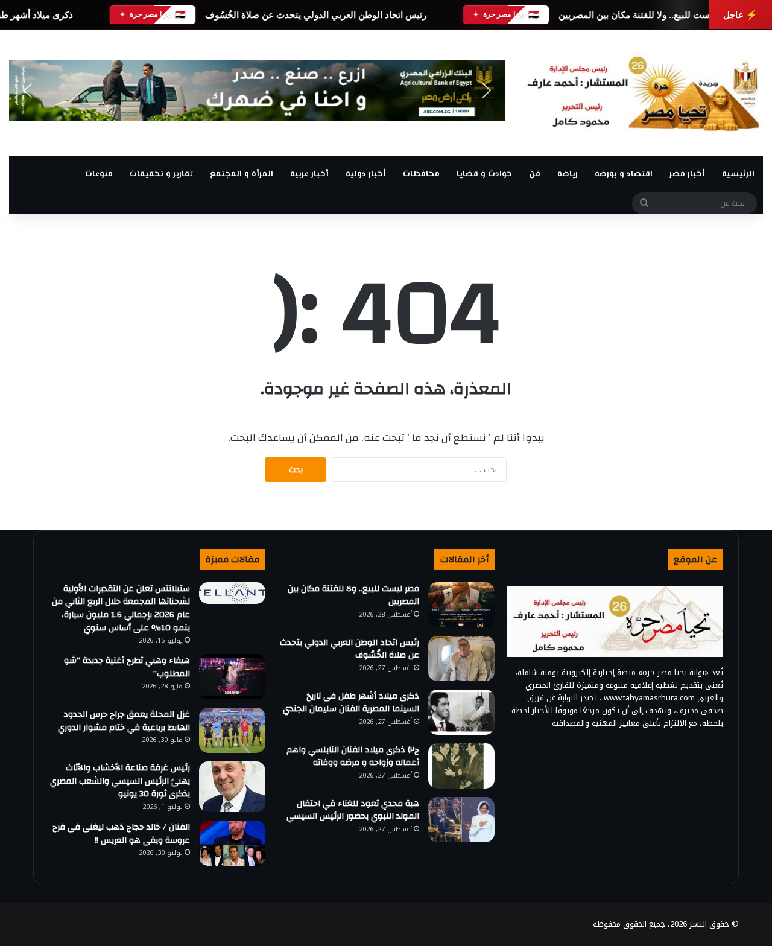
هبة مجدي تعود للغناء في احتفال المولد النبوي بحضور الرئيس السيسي (352, 810)
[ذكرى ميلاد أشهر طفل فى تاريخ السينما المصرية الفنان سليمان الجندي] (461, 712)
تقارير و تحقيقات (161, 174)
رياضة (567, 174)
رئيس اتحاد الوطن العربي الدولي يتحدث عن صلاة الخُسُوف (315, 15)
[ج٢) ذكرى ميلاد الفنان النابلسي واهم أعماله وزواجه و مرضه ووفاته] (461, 766)
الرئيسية (738, 174)
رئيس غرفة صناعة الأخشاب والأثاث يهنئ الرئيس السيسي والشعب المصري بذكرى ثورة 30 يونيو (120, 781)
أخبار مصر (687, 174)
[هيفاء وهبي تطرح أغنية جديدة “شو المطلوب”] (232, 676)
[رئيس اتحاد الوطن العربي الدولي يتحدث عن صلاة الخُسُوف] (461, 658)
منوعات (99, 174)
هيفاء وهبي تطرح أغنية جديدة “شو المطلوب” (127, 667)
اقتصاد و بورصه (624, 174)
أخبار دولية (366, 174)
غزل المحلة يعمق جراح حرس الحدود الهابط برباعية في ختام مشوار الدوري (121, 720)
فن (534, 174)
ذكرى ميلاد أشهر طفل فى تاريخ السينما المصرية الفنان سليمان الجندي (351, 702)
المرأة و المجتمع (241, 174)
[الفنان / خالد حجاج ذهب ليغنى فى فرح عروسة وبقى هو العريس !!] (232, 843)
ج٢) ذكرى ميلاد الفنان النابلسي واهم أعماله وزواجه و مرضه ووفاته (352, 756)
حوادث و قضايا (484, 174)
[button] (27, 90)
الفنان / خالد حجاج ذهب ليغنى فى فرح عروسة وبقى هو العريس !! (121, 833)
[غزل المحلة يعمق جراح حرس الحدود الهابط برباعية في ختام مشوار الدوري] (232, 730)
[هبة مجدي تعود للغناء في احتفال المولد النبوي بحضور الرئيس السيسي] (461, 819)
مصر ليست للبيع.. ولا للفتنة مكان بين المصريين (647, 15)
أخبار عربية (309, 174)
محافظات (421, 174)
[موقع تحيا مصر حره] (643, 93)
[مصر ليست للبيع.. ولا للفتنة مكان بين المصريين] (461, 604)
